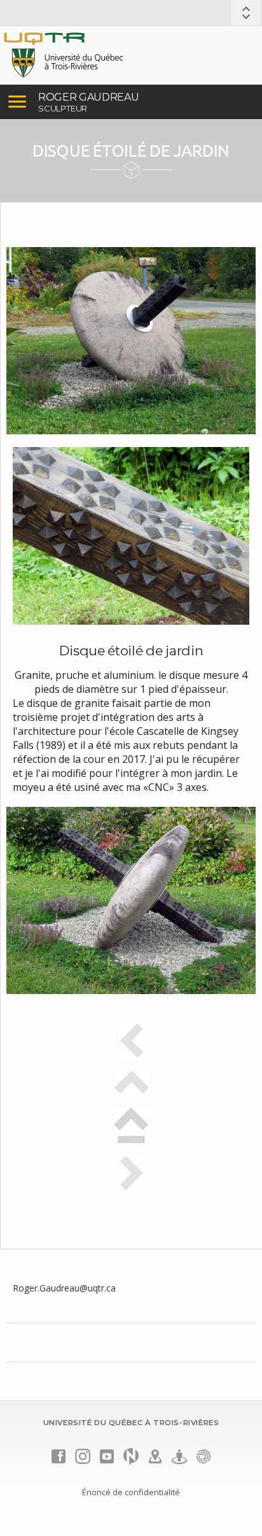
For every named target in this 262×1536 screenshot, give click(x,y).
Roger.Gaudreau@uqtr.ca (64, 1288)
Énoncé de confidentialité (131, 1492)
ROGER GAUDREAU (88, 97)
